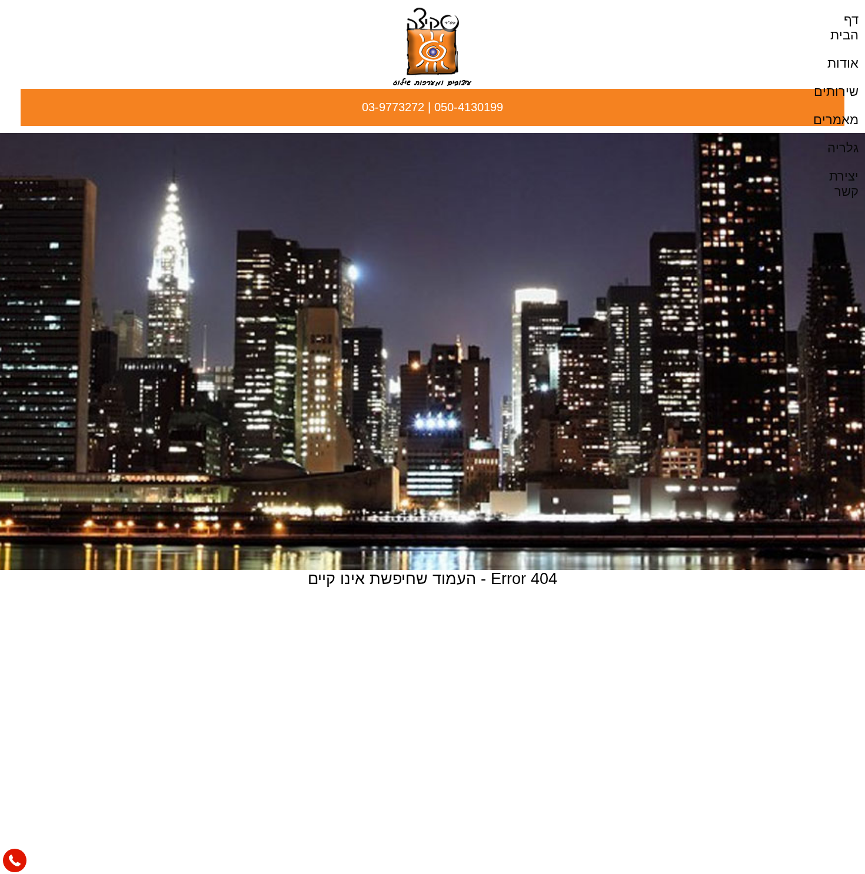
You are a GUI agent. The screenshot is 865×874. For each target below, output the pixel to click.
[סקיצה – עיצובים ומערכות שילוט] (432, 82)
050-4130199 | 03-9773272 (432, 107)
